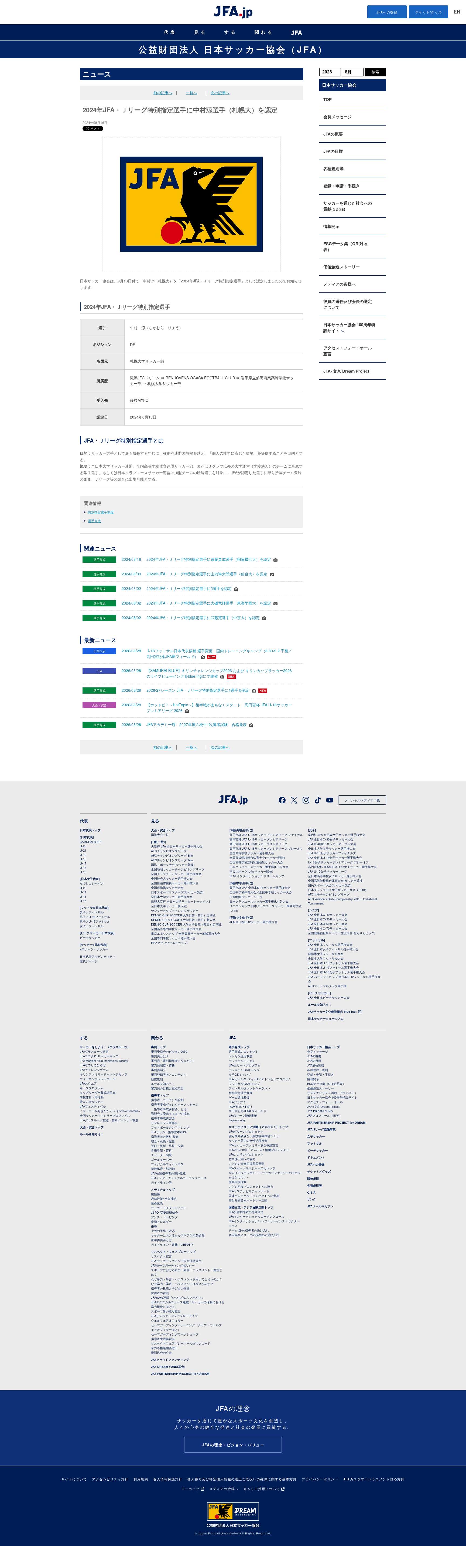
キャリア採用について (262, 1488)
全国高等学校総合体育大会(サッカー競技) (257, 857)
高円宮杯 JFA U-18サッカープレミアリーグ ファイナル (266, 834)
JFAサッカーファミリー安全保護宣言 (253, 1145)
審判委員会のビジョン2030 (169, 1051)
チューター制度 (161, 1155)
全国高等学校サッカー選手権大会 (251, 853)
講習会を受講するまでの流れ (170, 1113)
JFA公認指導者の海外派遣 (168, 1173)
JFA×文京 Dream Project (346, 371)
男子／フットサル (92, 912)
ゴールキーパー (161, 1159)
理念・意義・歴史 (163, 1141)
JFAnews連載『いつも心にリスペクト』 (178, 1297)
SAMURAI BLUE (90, 841)
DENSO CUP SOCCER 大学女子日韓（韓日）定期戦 (186, 924)
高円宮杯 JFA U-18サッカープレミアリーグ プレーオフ (266, 848)
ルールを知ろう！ (320, 1004)
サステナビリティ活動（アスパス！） (332, 1093)
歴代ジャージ (89, 961)
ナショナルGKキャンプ (244, 1070)
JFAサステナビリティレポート (249, 1191)
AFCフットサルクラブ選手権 (327, 986)
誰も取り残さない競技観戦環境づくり (254, 1136)
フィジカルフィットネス (167, 1164)
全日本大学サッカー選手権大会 (172, 896)
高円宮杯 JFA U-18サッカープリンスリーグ (258, 844)
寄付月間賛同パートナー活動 (248, 1200)
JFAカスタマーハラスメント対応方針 (374, 1479)
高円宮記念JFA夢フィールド (247, 1111)
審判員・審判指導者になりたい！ (173, 1060)
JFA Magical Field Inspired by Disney (104, 1060)
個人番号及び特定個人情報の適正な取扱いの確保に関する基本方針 (242, 1479)
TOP (327, 99)
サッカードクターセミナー (169, 1208)
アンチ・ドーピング (164, 1217)
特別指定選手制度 (101, 512)
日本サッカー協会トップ (323, 1047)
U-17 (83, 863)
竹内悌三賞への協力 (242, 1159)
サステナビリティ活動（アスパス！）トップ (258, 1127)
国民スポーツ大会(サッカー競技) (173, 864)
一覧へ (191, 92)
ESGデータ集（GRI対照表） (345, 246)
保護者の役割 (160, 1293)
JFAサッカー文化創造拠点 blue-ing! (332, 1012)
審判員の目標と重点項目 (167, 1088)
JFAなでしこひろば (93, 1065)
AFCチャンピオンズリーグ (169, 851)
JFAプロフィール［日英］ (324, 1115)
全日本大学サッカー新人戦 (169, 906)
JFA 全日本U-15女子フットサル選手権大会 (336, 972)
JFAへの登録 (387, 12)
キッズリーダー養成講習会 (97, 1092)
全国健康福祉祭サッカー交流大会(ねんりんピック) (341, 933)
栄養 (154, 1226)
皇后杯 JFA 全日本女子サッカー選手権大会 (336, 834)
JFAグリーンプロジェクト (246, 1131)
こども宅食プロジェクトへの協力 (251, 1186)
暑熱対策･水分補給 (163, 1198)
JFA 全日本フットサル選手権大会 (330, 944)
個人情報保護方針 (167, 1479)
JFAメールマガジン (320, 1206)
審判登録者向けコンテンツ (169, 1074)
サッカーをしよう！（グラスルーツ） (105, 1047)
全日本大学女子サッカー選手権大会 (331, 848)
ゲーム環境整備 (239, 1097)
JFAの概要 (333, 134)
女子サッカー (316, 1136)
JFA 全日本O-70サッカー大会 (327, 928)
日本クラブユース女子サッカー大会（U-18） (338, 889)
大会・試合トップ (163, 830)
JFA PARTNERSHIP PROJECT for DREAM (180, 1374)
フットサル (314, 1143)
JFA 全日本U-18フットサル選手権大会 (333, 963)
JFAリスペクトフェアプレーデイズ (174, 1316)
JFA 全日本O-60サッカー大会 (327, 923)
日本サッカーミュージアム (326, 1019)
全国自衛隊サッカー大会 (167, 887)
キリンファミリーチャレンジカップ (103, 1074)
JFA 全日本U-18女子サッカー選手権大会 (335, 857)
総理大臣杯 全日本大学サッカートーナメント (181, 901)
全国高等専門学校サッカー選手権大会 (176, 929)
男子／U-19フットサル (95, 916)
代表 (170, 32)
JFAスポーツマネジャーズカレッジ (252, 1168)
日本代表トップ (90, 830)
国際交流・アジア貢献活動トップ (251, 1207)
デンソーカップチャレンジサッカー (174, 910)
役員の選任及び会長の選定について (347, 304)
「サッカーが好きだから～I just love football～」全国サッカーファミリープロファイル (112, 1113)
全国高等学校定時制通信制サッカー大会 (256, 862)
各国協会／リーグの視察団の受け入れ (254, 1235)
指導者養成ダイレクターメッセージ (174, 1104)
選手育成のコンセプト (243, 1051)
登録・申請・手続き (341, 186)
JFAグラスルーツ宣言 (94, 1051)
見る (200, 32)
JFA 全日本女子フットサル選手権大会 (333, 949)
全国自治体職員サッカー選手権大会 (174, 883)
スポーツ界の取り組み (166, 1311)
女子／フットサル (92, 926)
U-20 (83, 888)
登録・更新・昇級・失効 (167, 1145)
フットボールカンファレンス (170, 1127)
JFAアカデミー (239, 1102)
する (230, 32)
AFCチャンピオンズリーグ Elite (172, 855)
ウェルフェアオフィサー (167, 1320)
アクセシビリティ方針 (110, 1479)
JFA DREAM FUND (320, 1111)
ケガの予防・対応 (163, 1230)
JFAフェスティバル (93, 1106)
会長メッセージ (337, 117)
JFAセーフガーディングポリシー (173, 1265)
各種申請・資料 (161, 1150)
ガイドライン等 (161, 1182)
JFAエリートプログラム (245, 1065)
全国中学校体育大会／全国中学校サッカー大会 (260, 892)
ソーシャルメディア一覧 (362, 800)
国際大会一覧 (160, 834)
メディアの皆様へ (339, 284)
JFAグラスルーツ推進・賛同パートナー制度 (109, 1120)
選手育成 (94, 520)
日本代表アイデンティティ (97, 956)
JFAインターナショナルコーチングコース (179, 1178)
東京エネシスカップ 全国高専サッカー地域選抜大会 (185, 933)
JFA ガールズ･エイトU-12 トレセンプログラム (260, 1079)
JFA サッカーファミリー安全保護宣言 (176, 1260)
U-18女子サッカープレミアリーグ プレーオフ (338, 862)
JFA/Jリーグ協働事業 (243, 1115)
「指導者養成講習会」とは (169, 1109)
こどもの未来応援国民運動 (246, 1163)
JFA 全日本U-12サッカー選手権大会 (253, 922)
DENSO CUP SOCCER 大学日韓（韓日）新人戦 (183, 919)
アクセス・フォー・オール (325, 1102)
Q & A (311, 1192)
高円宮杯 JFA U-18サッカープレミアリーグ (258, 839)
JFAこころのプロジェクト (246, 1154)
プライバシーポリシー (320, 1479)
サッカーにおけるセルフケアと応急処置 (177, 1235)
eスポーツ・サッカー (94, 949)
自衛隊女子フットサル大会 (326, 953)
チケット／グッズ (319, 1171)
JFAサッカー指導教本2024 (168, 1132)
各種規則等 (333, 168)
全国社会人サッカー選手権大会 (172, 878)
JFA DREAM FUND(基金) (168, 1367)
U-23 (83, 846)
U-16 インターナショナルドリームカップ (256, 876)
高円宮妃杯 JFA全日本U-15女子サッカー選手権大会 (342, 867)
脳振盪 (155, 1194)
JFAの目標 (333, 151)
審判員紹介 (158, 1070)
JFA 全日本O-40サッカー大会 (327, 914)
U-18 (83, 859)
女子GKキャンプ (240, 1074)
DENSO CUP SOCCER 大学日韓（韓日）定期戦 (183, 915)
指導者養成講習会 (163, 1118)
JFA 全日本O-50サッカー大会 (327, 919)
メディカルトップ (163, 1189)
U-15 (83, 872)
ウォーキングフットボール (97, 1078)
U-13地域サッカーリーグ (246, 896)
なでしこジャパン (92, 883)
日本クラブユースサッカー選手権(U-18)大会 (259, 867)
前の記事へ (162, 92)
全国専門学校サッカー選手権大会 (173, 938)
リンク (311, 1199)
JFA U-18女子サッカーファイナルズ (332, 853)
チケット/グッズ (428, 12)
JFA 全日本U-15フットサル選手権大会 (333, 967)
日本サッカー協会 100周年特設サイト (349, 327)
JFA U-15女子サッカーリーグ (327, 871)
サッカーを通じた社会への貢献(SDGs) (347, 206)
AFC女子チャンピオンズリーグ (329, 894)
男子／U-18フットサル (95, 921)
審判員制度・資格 (163, 1065)
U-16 (83, 867)
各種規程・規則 (317, 1070)
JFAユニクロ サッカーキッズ (99, 1056)
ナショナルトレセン (242, 1060)
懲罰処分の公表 (161, 1352)
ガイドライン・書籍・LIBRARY (172, 1244)
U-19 (83, 854)
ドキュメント (316, 1157)
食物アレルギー (161, 1221)
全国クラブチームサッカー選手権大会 (176, 874)
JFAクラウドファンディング (170, 1360)
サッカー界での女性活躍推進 (248, 1140)
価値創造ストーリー (341, 267)
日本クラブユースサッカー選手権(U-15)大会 (259, 901)
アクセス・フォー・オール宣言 (347, 351)
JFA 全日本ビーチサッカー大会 (329, 997)
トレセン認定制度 (240, 1056)
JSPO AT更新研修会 (164, 1212)
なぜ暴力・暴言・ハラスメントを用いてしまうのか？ (186, 1279)
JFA (232, 1038)
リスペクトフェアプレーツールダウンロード (180, 1343)
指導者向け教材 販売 (165, 1136)
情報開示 (331, 226)
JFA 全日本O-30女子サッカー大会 (330, 839)
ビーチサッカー (90, 937)
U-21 (83, 850)
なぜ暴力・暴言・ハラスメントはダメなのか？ (182, 1283)
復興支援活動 (237, 1182)
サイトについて (74, 1479)
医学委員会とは (161, 1240)
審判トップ (158, 1047)
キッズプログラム (92, 1088)
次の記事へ (220, 92)
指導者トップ (160, 1095)
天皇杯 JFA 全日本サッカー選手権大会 (176, 846)
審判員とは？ (160, 1056)
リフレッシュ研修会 (164, 1122)
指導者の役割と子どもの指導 (170, 1288)
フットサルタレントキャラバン (249, 1088)
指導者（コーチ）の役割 (167, 1100)
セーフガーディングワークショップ (174, 1334)
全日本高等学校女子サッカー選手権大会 (334, 876)
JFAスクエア (88, 1083)
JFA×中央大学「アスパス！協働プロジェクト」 (260, 1149)
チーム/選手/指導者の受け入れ (249, 1230)
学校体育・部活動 (92, 1097)
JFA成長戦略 (315, 1065)
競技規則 (157, 1079)
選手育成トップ (239, 1047)
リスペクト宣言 (161, 1256)
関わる (264, 32)
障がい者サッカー (92, 1101)
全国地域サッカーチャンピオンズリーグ (177, 869)
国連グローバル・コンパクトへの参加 (254, 1195)
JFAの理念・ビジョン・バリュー (233, 1444)
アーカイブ (190, 1488)
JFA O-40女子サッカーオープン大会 (332, 844)
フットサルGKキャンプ (244, 1083)
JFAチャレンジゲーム (94, 1069)
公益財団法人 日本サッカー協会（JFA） (233, 49)
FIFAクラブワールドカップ (169, 942)
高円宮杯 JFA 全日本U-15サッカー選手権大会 (259, 887)
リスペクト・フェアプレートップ (173, 1252)
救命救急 (157, 1203)
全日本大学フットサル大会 (326, 958)
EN (457, 12)
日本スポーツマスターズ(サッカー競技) (177, 892)
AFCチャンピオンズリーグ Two (172, 860)
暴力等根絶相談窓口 (164, 1348)
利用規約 (140, 1479)
